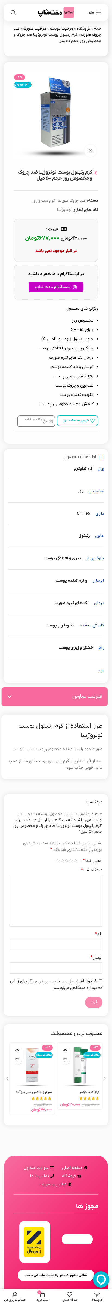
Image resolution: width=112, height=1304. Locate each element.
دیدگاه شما (91, 870)
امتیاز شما (92, 861)
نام (98, 934)
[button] (9, 696)
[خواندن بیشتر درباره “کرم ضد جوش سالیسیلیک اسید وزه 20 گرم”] (65, 1050)
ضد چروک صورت (72, 200)
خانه (97, 28)
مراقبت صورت (34, 28)
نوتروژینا (64, 210)
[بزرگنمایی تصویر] (90, 151)
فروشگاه (83, 28)
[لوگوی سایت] (56, 12)
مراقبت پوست (61, 28)
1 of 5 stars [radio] (75, 861)
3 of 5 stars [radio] (66, 861)
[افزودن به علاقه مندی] (65, 1060)
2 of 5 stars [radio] (71, 861)
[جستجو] (13, 12)
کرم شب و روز (43, 200)
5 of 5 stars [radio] (58, 861)
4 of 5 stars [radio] (62, 861)
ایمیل (96, 957)
